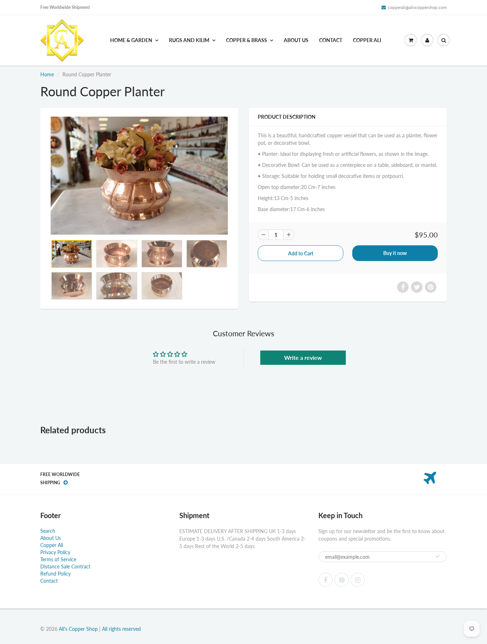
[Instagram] (357, 580)
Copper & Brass (246, 40)
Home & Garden (131, 40)
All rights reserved (121, 629)
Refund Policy (55, 574)
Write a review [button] (303, 357)
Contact (330, 40)
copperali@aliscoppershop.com (417, 7)
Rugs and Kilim (189, 40)
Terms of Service (58, 559)
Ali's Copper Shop (78, 629)
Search (47, 531)
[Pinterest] (341, 580)
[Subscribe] (437, 556)
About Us (296, 40)
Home (47, 74)
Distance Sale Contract (65, 566)
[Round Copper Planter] (139, 176)
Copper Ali (367, 40)
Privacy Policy (55, 552)
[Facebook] (325, 580)
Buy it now (395, 253)
